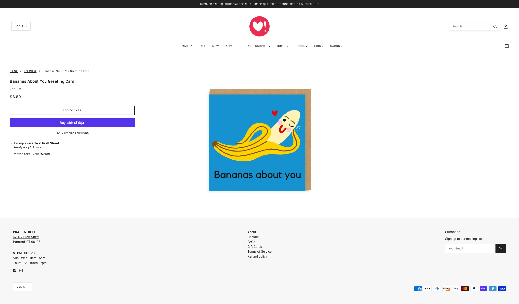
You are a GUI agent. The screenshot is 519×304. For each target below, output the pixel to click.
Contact (253, 237)
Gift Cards (255, 247)
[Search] (495, 26)
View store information (32, 154)
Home (14, 70)
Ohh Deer (17, 88)
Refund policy (257, 256)
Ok (501, 248)
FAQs (251, 242)
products (30, 70)
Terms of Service (259, 252)
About (252, 232)
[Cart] (507, 46)
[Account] (505, 26)
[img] (14, 270)
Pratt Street (50, 143)
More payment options (72, 132)
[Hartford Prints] (259, 26)
